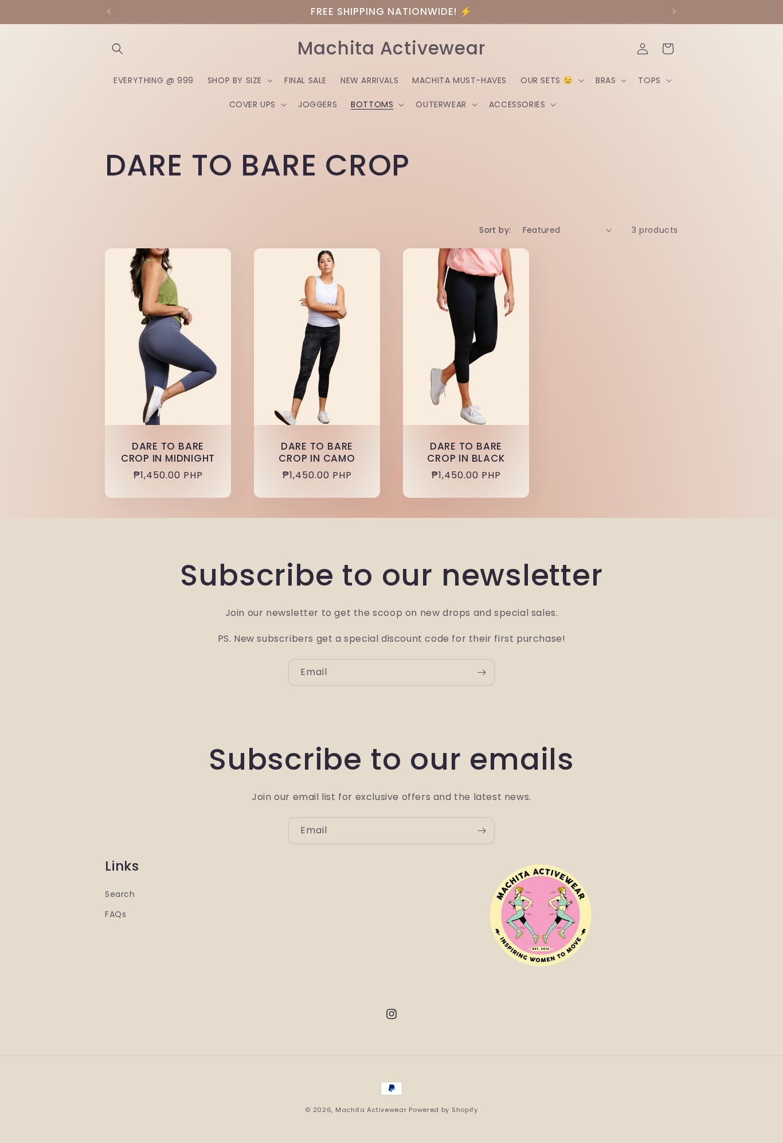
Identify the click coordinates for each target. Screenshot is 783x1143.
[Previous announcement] (109, 11)
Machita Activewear (371, 1109)
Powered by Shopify (443, 1109)
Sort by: (495, 230)
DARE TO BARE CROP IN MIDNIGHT (168, 452)
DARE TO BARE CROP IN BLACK (465, 452)
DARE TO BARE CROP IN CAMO (317, 452)
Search (120, 894)
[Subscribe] (481, 672)
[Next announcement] (674, 11)
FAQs (115, 914)
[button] (117, 48)
